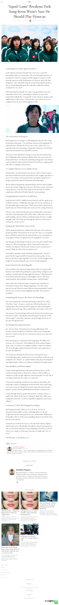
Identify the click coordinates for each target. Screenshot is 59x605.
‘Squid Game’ (29, 465)
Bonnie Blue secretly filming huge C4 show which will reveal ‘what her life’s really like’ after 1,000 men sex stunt (10, 550)
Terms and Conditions (6, 572)
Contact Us (3, 577)
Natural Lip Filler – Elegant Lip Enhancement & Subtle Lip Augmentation (10, 512)
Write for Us (4, 575)
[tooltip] (24, 461)
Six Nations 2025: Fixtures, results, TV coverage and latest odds (29, 538)
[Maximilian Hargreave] (9, 449)
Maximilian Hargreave (38, 20)
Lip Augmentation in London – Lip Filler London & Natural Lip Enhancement (29, 512)
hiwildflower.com (25, 448)
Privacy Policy (4, 569)
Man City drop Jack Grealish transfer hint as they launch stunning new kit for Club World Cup (48, 505)
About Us (3, 567)
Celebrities (25, 20)
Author (7, 443)
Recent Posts (14, 443)
